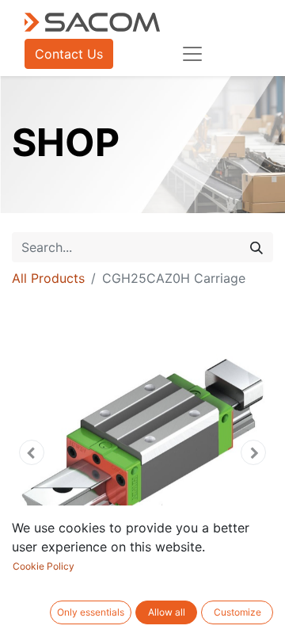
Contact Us (69, 54)
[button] (31, 452)
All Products (48, 278)
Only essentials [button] (90, 612)
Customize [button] (237, 612)
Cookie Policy (43, 566)
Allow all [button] (166, 612)
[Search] (256, 247)
